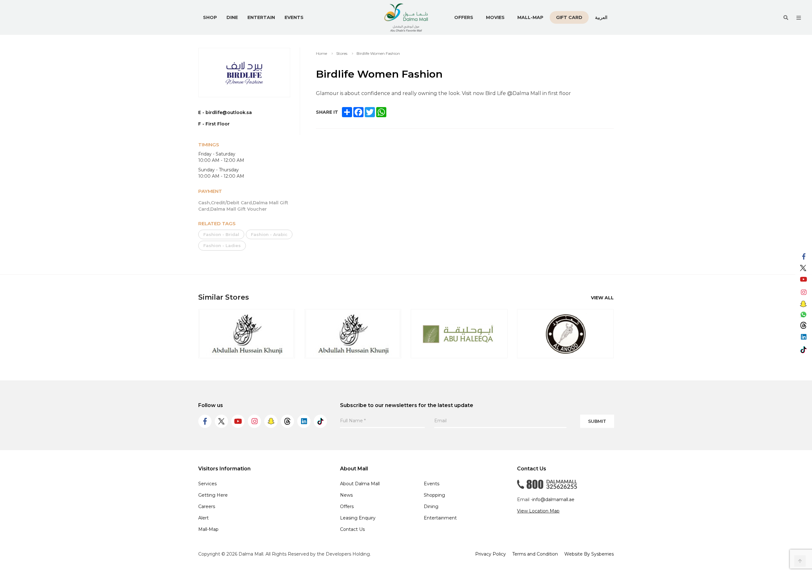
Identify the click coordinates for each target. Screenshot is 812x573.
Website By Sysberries (589, 554)
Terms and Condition (535, 554)
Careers (206, 506)
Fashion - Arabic (269, 234)
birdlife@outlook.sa (229, 112)
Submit (597, 421)
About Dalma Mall (360, 484)
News (346, 495)
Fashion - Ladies (222, 245)
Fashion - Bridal (221, 234)
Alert (203, 518)
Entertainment (440, 518)
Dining (431, 506)
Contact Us (352, 529)
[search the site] (786, 18)
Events (294, 17)
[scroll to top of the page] (800, 561)
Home (321, 53)
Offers (463, 17)
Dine (232, 17)
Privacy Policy (490, 554)
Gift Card (569, 17)
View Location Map (538, 511)
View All (602, 298)
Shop (210, 17)
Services (207, 484)
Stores (341, 53)
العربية (601, 17)
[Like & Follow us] (803, 256)
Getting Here (213, 495)
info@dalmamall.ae (553, 499)
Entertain (261, 17)
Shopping (434, 495)
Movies (495, 17)
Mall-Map (530, 17)
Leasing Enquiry (358, 518)
